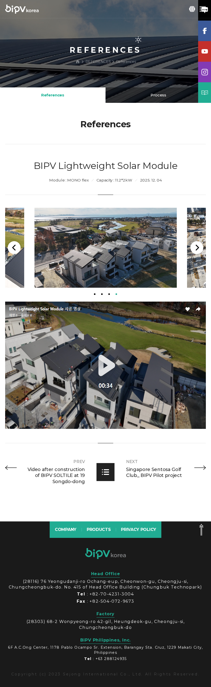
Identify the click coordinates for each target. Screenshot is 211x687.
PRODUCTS (99, 529)
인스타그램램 (204, 72)
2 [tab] (102, 294)
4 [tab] (116, 294)
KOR (192, 9)
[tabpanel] (105, 248)
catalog (204, 92)
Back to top (201, 529)
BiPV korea (22, 9)
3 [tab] (109, 294)
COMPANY (65, 529)
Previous (14, 247)
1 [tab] (94, 294)
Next (196, 247)
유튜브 (204, 51)
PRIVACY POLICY (138, 529)
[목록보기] (105, 472)
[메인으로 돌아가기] (77, 61)
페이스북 (204, 31)
